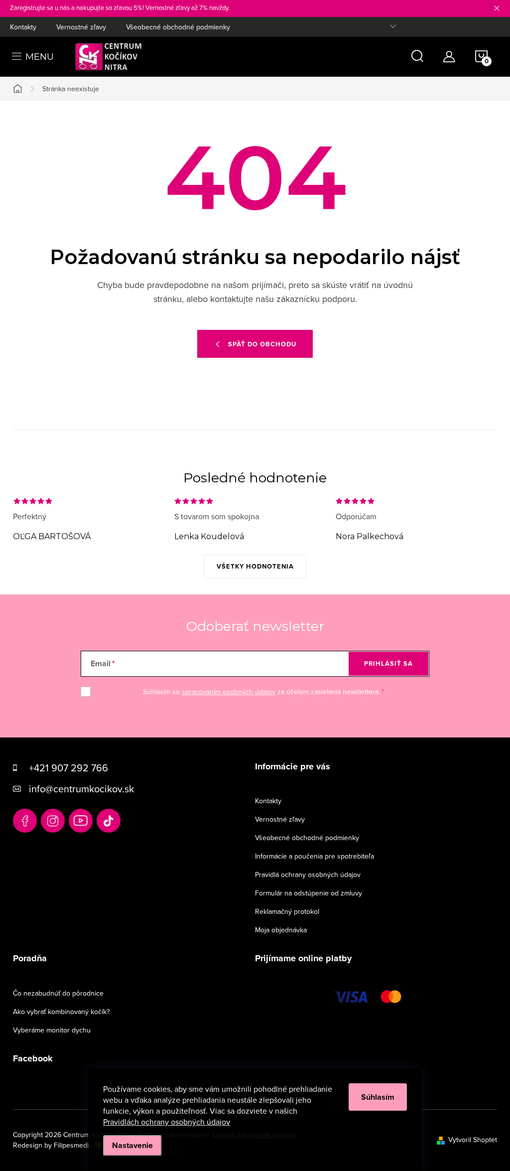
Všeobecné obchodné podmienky (178, 27)
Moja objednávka (281, 930)
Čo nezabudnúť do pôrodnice (58, 993)
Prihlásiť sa (388, 663)
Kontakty (23, 27)
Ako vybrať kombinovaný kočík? (61, 1011)
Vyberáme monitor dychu (52, 1029)
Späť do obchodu (262, 344)
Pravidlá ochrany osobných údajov (308, 874)
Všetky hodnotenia (255, 566)
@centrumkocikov (109, 821)
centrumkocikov (53, 821)
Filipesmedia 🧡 (78, 1145)
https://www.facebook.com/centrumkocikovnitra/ (25, 821)
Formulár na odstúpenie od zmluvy (308, 893)
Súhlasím (377, 1097)
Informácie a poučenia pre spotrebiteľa (314, 856)
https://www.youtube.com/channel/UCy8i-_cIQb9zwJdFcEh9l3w (81, 821)
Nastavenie (132, 1145)
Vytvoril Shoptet (472, 1140)
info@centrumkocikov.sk (81, 788)
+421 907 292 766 (68, 767)
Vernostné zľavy (81, 27)
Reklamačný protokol (287, 911)
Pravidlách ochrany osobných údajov (166, 1121)
